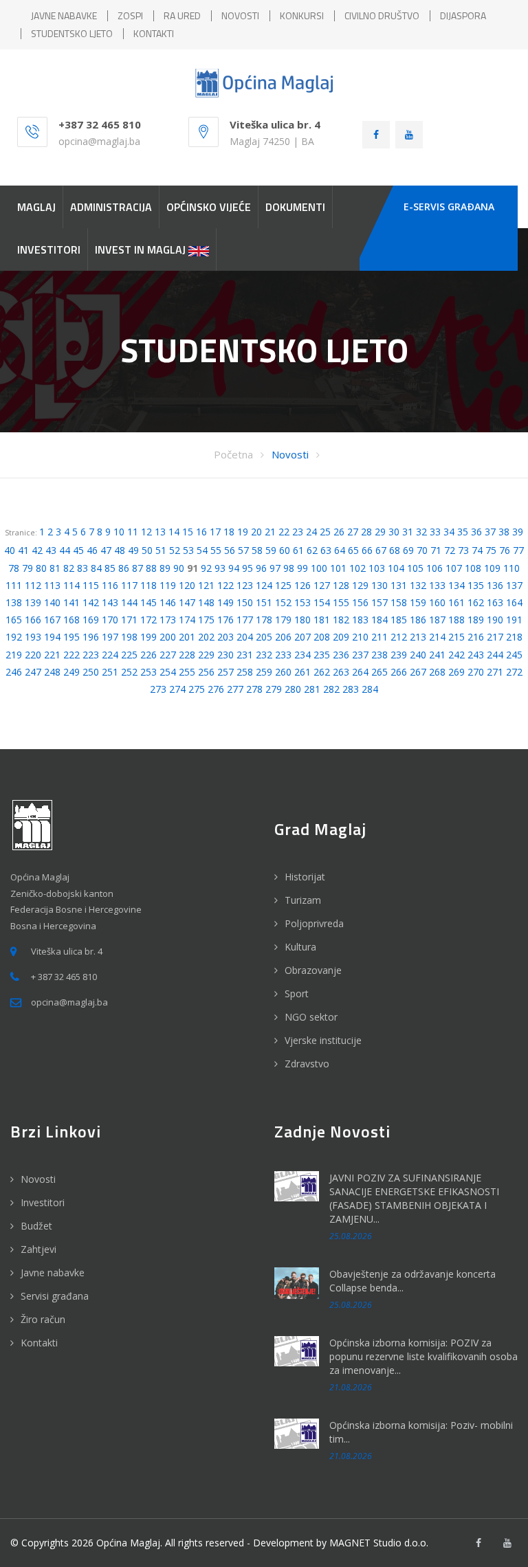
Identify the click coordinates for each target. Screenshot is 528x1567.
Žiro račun (43, 1319)
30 (393, 531)
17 (215, 531)
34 (448, 531)
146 (168, 602)
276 (216, 689)
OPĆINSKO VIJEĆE (208, 207)
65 (353, 550)
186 (418, 619)
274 (177, 689)
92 (206, 568)
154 (322, 602)
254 (168, 671)
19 (242, 531)
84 (96, 568)
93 (220, 568)
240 (418, 654)
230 (225, 654)
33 (435, 531)
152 (283, 602)
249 (71, 671)
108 (473, 568)
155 (341, 602)
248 (52, 671)
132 (418, 585)
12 (146, 531)
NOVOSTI (240, 15)
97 (275, 568)
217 (495, 636)
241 (437, 654)
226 (148, 654)
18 (228, 531)
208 (322, 636)
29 (380, 531)
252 (129, 671)
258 (244, 671)
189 (476, 619)
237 (360, 654)
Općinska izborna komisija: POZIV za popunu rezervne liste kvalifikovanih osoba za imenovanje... (423, 1356)
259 (264, 671)
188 (456, 619)
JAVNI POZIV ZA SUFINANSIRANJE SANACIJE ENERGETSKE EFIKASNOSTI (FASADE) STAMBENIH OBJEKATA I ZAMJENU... (414, 1198)
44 (64, 550)
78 (13, 568)
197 (110, 636)
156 (360, 602)
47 (105, 550)
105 (415, 568)
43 (50, 550)
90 (178, 568)
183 (360, 619)
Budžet (36, 1225)
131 (398, 585)
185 (398, 619)
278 (254, 689)
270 (476, 671)
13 (160, 531)
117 (129, 585)
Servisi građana (55, 1295)
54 (202, 550)
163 (495, 602)
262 (322, 671)
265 (379, 671)
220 (33, 654)
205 (264, 636)
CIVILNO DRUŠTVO (381, 15)
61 (298, 550)
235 (322, 654)
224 (110, 654)
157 (379, 602)
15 (187, 531)
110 (511, 568)
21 (270, 531)
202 (206, 636)
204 (244, 636)
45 (78, 550)
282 (331, 689)
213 (418, 636)
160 (437, 602)
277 (235, 689)
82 (68, 568)
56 (229, 550)
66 (367, 550)
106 (434, 568)
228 (187, 654)
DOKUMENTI (295, 207)
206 (283, 636)
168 (71, 619)
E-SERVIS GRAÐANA (449, 206)
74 (477, 550)
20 (256, 531)
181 (322, 619)
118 (148, 585)
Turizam (303, 900)
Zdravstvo (307, 1063)
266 (398, 671)
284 (370, 689)
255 (187, 671)
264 (360, 671)
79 (27, 568)
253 (148, 671)
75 (490, 550)
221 (52, 654)
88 (151, 568)
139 (33, 602)
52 (174, 550)
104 (396, 568)
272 (514, 671)
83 (82, 568)
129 (360, 585)
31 (407, 531)
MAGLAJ (36, 207)
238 (379, 654)
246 (14, 671)
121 (206, 585)
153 (302, 602)
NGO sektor (311, 1016)
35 (462, 531)
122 (225, 585)
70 (422, 550)
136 (495, 585)
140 (52, 602)
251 (110, 671)
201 (187, 636)
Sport (297, 993)
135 (476, 585)
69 (408, 550)
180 (302, 619)
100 (319, 568)
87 (137, 568)
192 (14, 636)
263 (341, 671)
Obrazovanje (313, 970)
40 (9, 550)
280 (293, 689)
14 (173, 531)
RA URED (182, 15)
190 (495, 619)
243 (476, 654)
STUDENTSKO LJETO (72, 33)
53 (188, 550)
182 (341, 619)
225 (129, 654)
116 (110, 585)
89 (165, 568)
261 (302, 671)
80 (41, 568)
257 (225, 671)
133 (437, 585)
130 (379, 585)
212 (398, 636)
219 (14, 654)
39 (517, 531)
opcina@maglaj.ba (99, 141)
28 (366, 531)
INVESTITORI (48, 249)
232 (264, 654)
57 (243, 550)
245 (514, 654)
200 (168, 636)
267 (418, 671)
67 (380, 550)
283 (350, 689)
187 (437, 619)
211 (379, 636)
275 (196, 689)
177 (244, 619)
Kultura (300, 946)
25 (325, 531)
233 (283, 654)
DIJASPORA (463, 15)
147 (187, 602)
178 (264, 619)
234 (302, 654)
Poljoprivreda (314, 923)
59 (270, 550)
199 (148, 636)
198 (129, 636)
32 (421, 531)
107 (454, 568)
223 (90, 654)
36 (476, 531)
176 (225, 619)
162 (476, 602)
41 (23, 550)
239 (398, 654)
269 (456, 671)
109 (492, 568)
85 (110, 568)
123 (244, 585)
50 (147, 550)
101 (338, 568)
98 (288, 568)
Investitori (43, 1202)
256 (206, 671)
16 (201, 531)
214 (437, 636)
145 (148, 602)
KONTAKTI (153, 33)
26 (338, 531)
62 (312, 550)
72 (449, 550)
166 (33, 619)
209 (341, 636)
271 (495, 671)
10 (118, 531)
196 (90, 636)
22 (283, 531)
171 (129, 619)
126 (302, 585)
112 (33, 585)
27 (352, 531)
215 (456, 636)
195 (71, 636)
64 (339, 550)
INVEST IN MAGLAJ (141, 249)
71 (435, 550)
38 (503, 531)
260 (283, 671)
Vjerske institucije (323, 1040)
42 (37, 550)
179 (283, 619)
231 (244, 654)
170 (110, 619)
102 (357, 568)
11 (132, 531)
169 (90, 619)
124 (264, 585)
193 (33, 636)
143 (110, 602)
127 (322, 585)
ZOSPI (130, 15)
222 (71, 654)
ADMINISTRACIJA (111, 207)
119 (168, 585)
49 (133, 550)
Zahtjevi (38, 1249)
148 (206, 602)
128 (341, 585)
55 (215, 550)
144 (129, 602)
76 (504, 550)
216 (476, 636)
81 (55, 568)
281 (312, 689)
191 (514, 619)
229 (206, 654)
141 (71, 602)
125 (283, 585)
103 (376, 568)
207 (302, 636)
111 (14, 585)
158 (398, 602)
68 (394, 550)
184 (379, 619)
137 (514, 585)
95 (247, 568)
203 (225, 636)
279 (273, 689)
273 (158, 689)
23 (297, 531)
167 (52, 619)
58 (257, 550)
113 (52, 585)
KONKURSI (302, 15)
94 (233, 568)
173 (168, 619)
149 (225, 602)
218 (514, 636)
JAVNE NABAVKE (64, 15)
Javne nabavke (53, 1272)
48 (119, 550)
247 (33, 671)
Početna (233, 454)
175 (206, 619)
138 (14, 602)
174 (187, 619)
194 (52, 636)
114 (71, 585)
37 (490, 531)
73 (463, 550)
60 (284, 550)
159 (418, 602)
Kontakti (39, 1342)
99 (302, 568)
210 (360, 636)
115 (90, 585)
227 (168, 654)
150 (244, 602)
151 (264, 602)
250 (90, 671)
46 (92, 550)
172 (148, 619)
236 (341, 654)
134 (456, 585)
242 (456, 654)
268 (437, 671)
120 (187, 585)
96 (261, 568)
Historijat (305, 876)
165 (14, 619)
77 (518, 550)
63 (325, 550)
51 (160, 550)
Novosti (290, 454)
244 (495, 654)
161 (456, 602)
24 (311, 531)
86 (123, 568)
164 (514, 602)
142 (90, 602)
